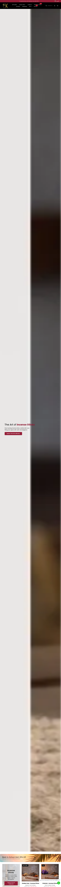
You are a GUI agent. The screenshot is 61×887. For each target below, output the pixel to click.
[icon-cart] (57, 5)
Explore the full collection (11, 883)
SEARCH (50, 5)
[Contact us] (58, 883)
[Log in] (54, 5)
